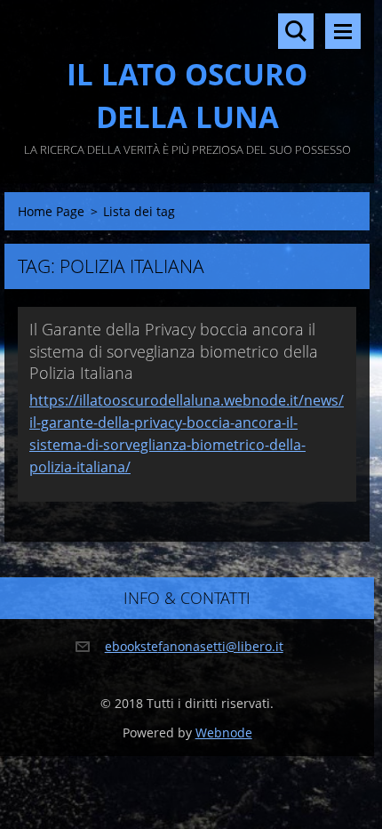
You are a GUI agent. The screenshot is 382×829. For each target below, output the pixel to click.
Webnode (223, 732)
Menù (343, 31)
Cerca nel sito (296, 31)
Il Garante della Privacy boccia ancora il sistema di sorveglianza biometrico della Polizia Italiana (173, 351)
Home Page (51, 211)
